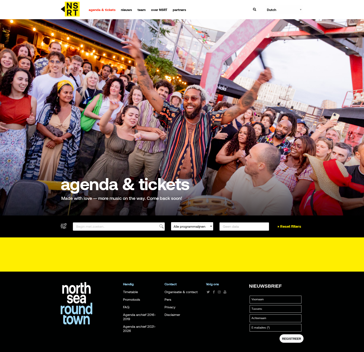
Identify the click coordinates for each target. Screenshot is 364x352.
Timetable (130, 292)
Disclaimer (172, 315)
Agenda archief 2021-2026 (139, 329)
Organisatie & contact (181, 292)
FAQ (126, 307)
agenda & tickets (102, 10)
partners (179, 10)
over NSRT (159, 10)
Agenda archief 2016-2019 (139, 317)
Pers (168, 299)
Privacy (170, 307)
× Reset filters (289, 226)
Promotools (131, 299)
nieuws (126, 10)
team (142, 10)
